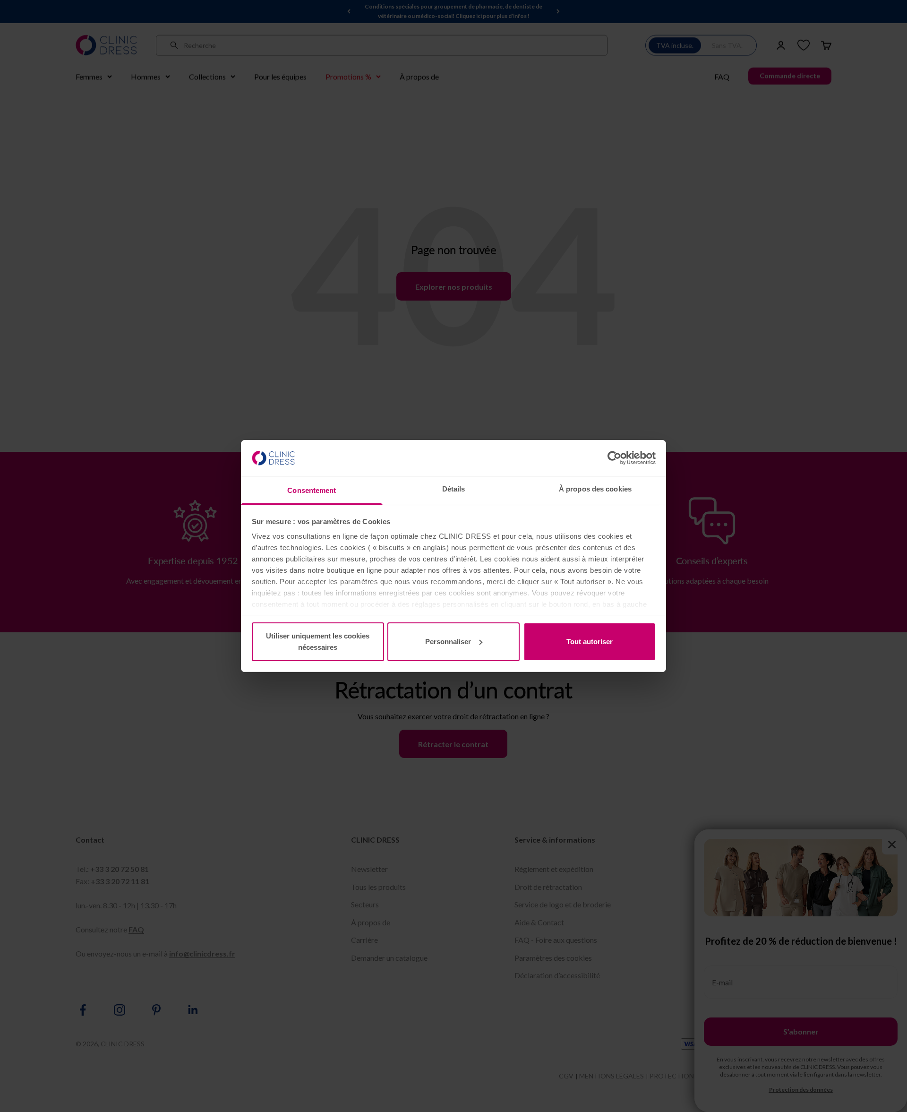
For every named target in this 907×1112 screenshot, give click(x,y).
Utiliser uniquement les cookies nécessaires (317, 641)
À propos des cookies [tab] (595, 489)
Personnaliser (448, 642)
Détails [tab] (453, 489)
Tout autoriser (589, 642)
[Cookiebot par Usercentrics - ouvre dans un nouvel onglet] (614, 458)
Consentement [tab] (311, 490)
